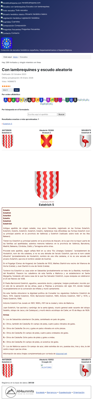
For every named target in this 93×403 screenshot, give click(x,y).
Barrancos (52, 392)
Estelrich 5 (7, 124)
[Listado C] (14, 100)
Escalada (40, 392)
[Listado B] (10, 100)
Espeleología (65, 392)
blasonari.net (61, 353)
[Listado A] (6, 100)
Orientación (78, 392)
